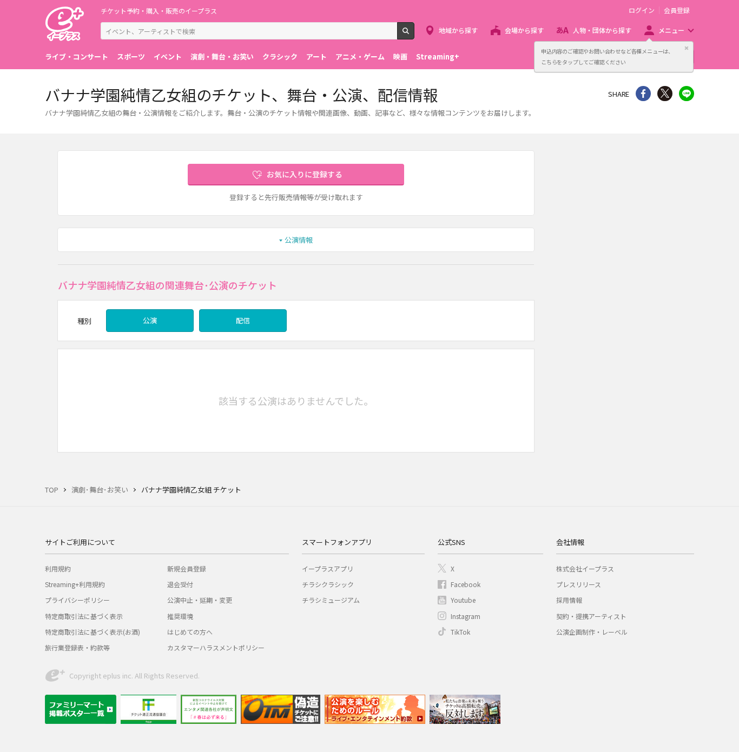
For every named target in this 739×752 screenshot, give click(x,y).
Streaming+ (437, 56)
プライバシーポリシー (77, 599)
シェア (643, 93)
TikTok (460, 631)
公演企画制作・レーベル (592, 631)
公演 (150, 320)
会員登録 (677, 10)
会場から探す (524, 30)
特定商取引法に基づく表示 (84, 616)
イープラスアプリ (327, 568)
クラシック (280, 56)
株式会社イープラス (585, 568)
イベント (168, 56)
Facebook (465, 584)
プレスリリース (578, 584)
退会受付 (180, 584)
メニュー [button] (671, 30)
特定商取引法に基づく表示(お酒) (92, 631)
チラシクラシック (328, 584)
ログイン (642, 10)
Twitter (664, 93)
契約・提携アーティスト (591, 616)
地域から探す (458, 30)
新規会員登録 (186, 568)
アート (316, 56)
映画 (400, 56)
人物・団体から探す (602, 30)
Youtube (463, 599)
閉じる (686, 48)
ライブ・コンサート (76, 56)
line (686, 93)
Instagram (465, 616)
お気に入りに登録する (304, 174)
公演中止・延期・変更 (199, 599)
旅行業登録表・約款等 (77, 647)
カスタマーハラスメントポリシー (216, 647)
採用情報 (569, 599)
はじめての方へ (190, 631)
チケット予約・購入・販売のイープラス (159, 10)
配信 (243, 320)
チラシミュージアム (331, 599)
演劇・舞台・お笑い (222, 56)
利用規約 (58, 568)
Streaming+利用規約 (75, 584)
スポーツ (131, 56)
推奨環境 (180, 616)
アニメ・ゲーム (360, 56)
